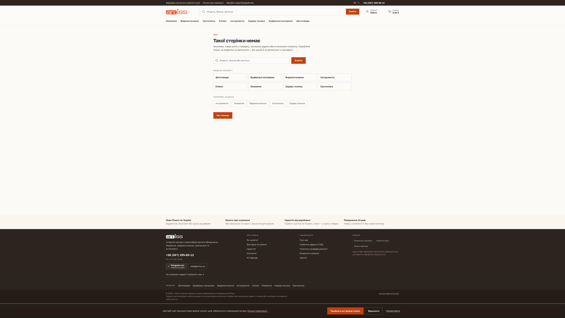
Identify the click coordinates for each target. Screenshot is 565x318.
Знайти (352, 11)
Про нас (304, 240)
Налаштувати (393, 311)
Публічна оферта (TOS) (311, 244)
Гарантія (251, 249)
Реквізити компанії (309, 253)
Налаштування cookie (389, 293)
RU (358, 3)
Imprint (303, 257)
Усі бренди (252, 257)
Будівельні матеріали (262, 77)
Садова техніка (294, 86)
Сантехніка (326, 86)
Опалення (256, 86)
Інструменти (327, 77)
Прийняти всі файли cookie (345, 311)
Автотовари (222, 77)
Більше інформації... (258, 311)
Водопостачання (294, 77)
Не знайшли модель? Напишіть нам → (185, 274)
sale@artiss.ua (197, 266)
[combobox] (275, 11)
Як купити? (252, 240)
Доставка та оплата (257, 244)
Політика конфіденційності (314, 249)
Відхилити (373, 311)
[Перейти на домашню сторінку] (180, 11)
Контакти (251, 253)
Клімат (219, 86)
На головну (223, 115)
